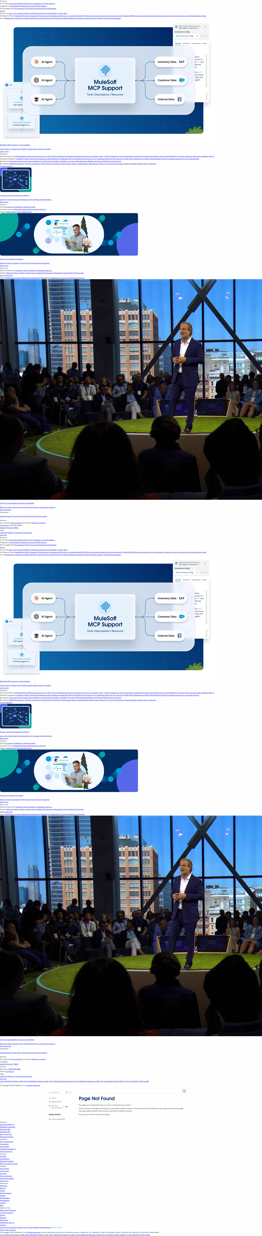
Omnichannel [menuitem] (119, 164)
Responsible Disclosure (42, 1227)
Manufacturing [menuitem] (82, 161)
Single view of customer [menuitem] (147, 164)
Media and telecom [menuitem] (95, 161)
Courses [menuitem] (10, 207)
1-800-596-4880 (14, 1069)
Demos (2, 1188)
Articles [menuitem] (66, 273)
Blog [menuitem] (71, 273)
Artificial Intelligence (8, 1149)
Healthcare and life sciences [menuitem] (43, 161)
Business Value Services (9, 1164)
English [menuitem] (6, 528)
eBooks (3, 1196)
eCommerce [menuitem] (36, 164)
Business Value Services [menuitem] (37, 209)
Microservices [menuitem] (94, 164)
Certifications (18, 207)
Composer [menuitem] (19, 533)
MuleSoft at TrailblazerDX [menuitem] (50, 278)
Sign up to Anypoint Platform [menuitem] (20, 13)
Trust (25, 1227)
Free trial (3, 535)
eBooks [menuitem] (40, 273)
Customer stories (6, 1213)
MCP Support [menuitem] (42, 6)
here (84, 1114)
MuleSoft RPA (5, 1129)
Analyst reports (6, 1193)
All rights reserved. (33, 1232)
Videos (2, 1191)
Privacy (20, 1227)
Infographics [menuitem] (58, 273)
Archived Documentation (56, 1107)
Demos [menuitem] (16, 273)
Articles (3, 1203)
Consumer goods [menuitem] (114, 161)
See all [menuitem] (2, 11)
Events (2, 1215)
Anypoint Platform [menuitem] (7, 533)
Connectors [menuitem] (31, 6)
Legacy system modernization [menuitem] (77, 164)
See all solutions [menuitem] (6, 166)
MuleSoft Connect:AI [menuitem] (13, 278)
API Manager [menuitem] (51, 8)
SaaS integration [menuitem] (131, 164)
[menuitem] (131, 76)
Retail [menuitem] (105, 161)
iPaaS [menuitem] (63, 164)
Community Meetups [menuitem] (68, 278)
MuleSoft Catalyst (7, 1161)
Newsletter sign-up (7, 1222)
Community (16, 516)
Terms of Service (10, 1227)
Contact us (4, 1181)
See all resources (6, 275)
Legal (2, 1227)
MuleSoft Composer (7, 1127)
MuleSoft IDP (5, 1132)
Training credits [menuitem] (29, 207)
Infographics (5, 1200)
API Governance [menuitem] (30, 8)
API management (7, 1142)
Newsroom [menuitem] (33, 270)
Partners (3, 1218)
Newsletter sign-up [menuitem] (45, 270)
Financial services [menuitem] (15, 161)
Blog (1, 1205)
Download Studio (6, 1137)
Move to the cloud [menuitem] (107, 164)
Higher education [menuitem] (61, 161)
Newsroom (4, 1220)
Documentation (41, 516)
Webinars (3, 1186)
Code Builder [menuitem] (14, 6)
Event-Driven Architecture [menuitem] (51, 164)
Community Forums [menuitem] (24, 212)
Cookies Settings (57, 1227)
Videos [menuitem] (22, 273)
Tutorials (31, 516)
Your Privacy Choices (8, 1230)
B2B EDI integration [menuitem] (17, 164)
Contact (30, 1227)
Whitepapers (5, 1198)
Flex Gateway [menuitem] (19, 8)
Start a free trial (6, 1134)
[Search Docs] (184, 1091)
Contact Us (4, 525)
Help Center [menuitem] (11, 212)
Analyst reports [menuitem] (31, 273)
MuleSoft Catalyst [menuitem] (21, 209)
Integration (4, 1144)
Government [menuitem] (27, 161)
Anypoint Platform (7, 1124)
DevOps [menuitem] (28, 164)
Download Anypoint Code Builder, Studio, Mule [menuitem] (49, 13)
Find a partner (16, 523)
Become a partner (39, 523)
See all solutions (6, 1151)
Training (24, 516)
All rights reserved (33, 1085)
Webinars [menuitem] (9, 273)
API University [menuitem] (78, 273)
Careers (3, 1225)
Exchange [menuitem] (23, 6)
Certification (4, 1159)
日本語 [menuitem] (15, 528)
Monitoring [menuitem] (41, 8)
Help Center (4, 1169)
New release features (8, 1210)
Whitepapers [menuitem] (48, 273)
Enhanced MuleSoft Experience (58, 1120)
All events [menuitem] (81, 278)
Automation (4, 1147)
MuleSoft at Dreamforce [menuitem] (31, 278)
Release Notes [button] (56, 1102)
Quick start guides (7, 1178)
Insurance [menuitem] (72, 161)
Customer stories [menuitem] (21, 270)
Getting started (6, 516)
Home (53, 1098)
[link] (63, 1107)
